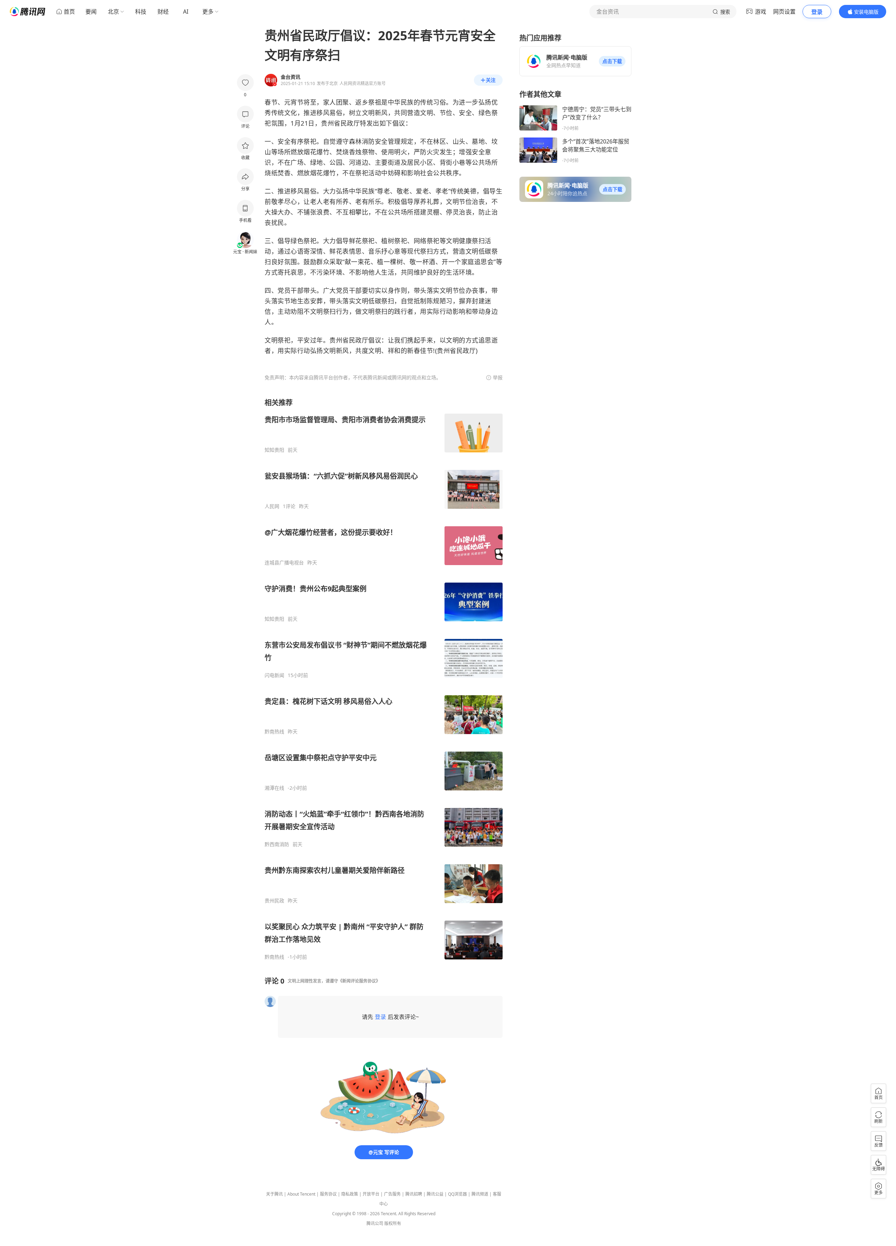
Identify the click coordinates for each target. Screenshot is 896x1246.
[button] (612, 61)
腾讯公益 (435, 1194)
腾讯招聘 (413, 1194)
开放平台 (371, 1194)
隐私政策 (349, 1194)
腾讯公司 (374, 1223)
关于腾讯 (274, 1194)
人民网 (272, 506)
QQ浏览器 (457, 1194)
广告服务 (392, 1194)
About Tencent (301, 1194)
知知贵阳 (274, 450)
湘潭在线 (274, 788)
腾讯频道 (479, 1194)
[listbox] (384, 679)
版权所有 (392, 1223)
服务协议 (328, 1194)
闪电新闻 (274, 675)
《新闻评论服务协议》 (359, 981)
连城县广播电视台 (284, 562)
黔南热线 (274, 731)
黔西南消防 (277, 844)
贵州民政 (274, 900)
